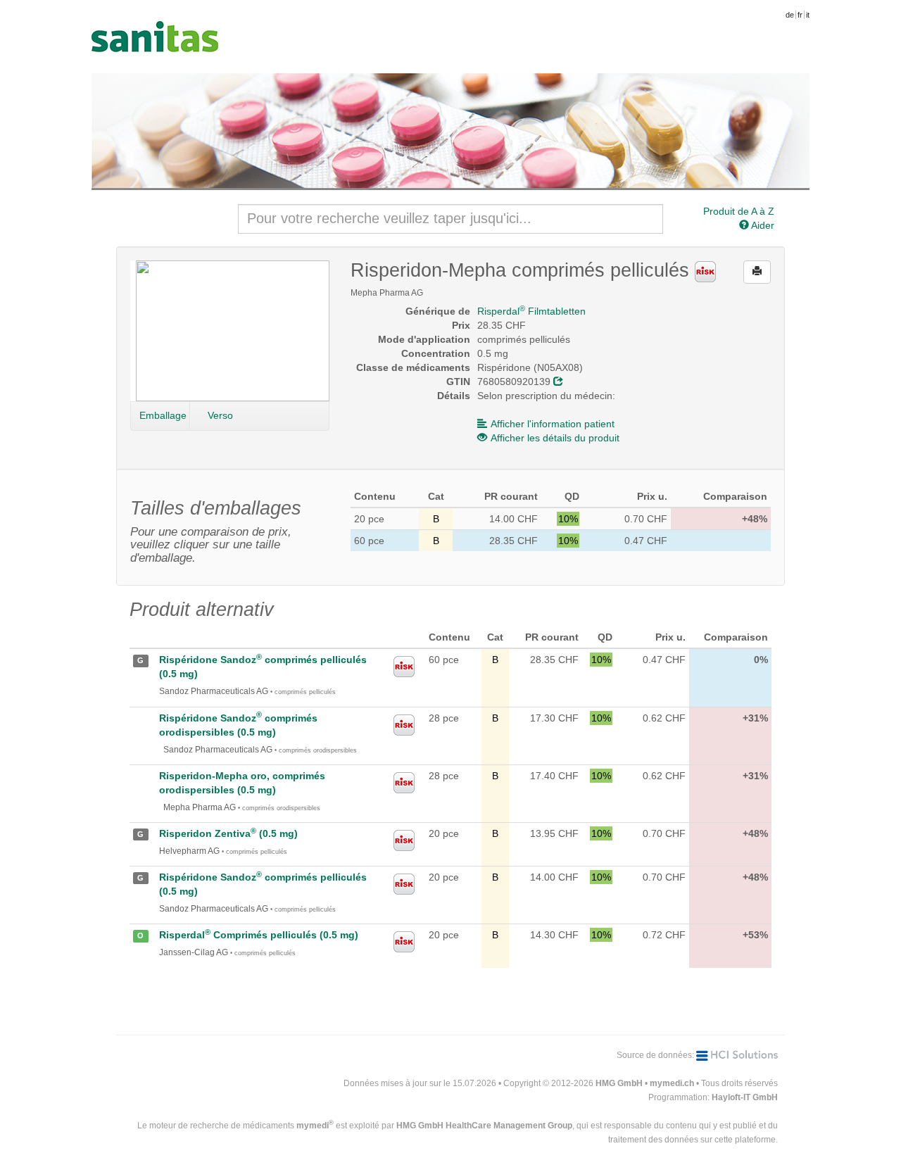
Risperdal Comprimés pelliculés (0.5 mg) (258, 934)
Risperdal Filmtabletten (531, 311)
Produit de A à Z (738, 211)
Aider (761, 225)
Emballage (163, 415)
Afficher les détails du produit (555, 437)
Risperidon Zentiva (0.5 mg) (228, 833)
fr (800, 15)
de (790, 15)
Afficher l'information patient (553, 423)
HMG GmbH (619, 1083)
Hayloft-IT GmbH (745, 1097)
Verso (220, 415)
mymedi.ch (672, 1083)
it (807, 15)
